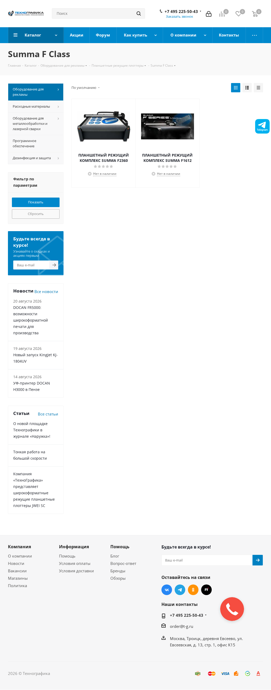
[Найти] (138, 13)
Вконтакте (166, 589)
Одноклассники (193, 589)
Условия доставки (76, 570)
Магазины (18, 578)
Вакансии (17, 570)
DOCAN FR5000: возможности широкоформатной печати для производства (30, 320)
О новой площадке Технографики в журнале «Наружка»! (31, 430)
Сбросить (36, 213)
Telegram (180, 589)
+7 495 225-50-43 (181, 11)
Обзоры (118, 578)
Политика (17, 585)
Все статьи (48, 414)
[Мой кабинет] (208, 13)
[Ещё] (254, 35)
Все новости (46, 291)
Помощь (67, 556)
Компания (19, 547)
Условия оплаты (75, 563)
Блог (114, 556)
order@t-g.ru (181, 626)
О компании (20, 556)
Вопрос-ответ (123, 563)
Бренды (117, 570)
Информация (74, 547)
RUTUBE (206, 589)
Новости (16, 563)
